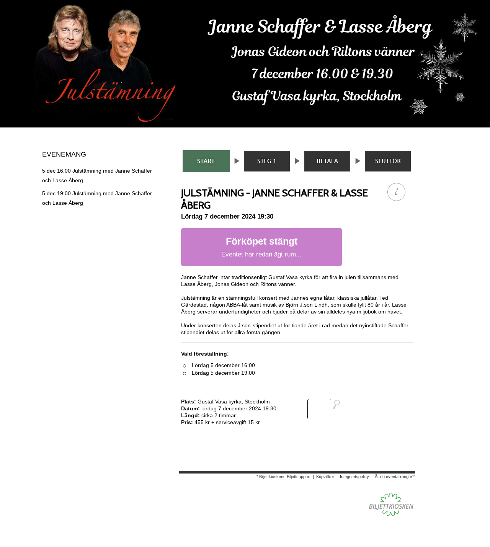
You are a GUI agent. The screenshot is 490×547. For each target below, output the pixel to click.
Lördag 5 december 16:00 (223, 365)
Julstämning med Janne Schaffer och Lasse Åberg (97, 175)
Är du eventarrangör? (395, 476)
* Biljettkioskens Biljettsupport (283, 476)
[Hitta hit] (327, 409)
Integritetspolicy (354, 476)
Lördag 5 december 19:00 (223, 373)
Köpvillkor (325, 476)
